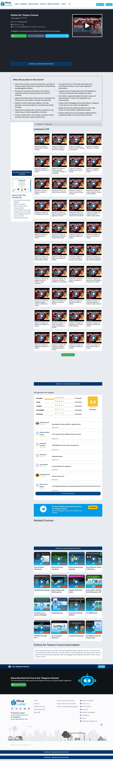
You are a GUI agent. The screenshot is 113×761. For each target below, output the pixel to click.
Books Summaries (53, 4)
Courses (36, 703)
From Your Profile (25, 212)
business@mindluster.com (19, 715)
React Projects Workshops (66, 700)
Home (17, 4)
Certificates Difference (89, 721)
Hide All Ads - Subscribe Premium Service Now (41, 63)
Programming (48, 124)
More (63, 4)
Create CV (43, 4)
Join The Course (19, 36)
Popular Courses (39, 706)
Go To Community (35, 36)
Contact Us (85, 703)
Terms (83, 718)
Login (110, 4)
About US (84, 709)
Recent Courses (33, 4)
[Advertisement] (41, 50)
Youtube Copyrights (88, 712)
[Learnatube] (6, 3)
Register (16, 202)
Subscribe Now (19, 685)
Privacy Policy (86, 706)
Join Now (101, 666)
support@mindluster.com (19, 719)
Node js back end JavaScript (66, 703)
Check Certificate (87, 700)
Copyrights (85, 715)
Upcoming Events (40, 709)
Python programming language (67, 706)
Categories (23, 4)
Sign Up (101, 4)
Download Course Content (56, 36)
